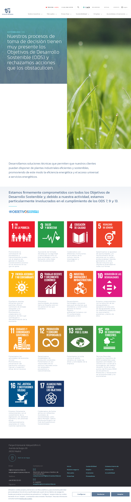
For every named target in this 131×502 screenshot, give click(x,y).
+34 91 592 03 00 (15, 480)
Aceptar (120, 494)
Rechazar (100, 494)
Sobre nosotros (34, 14)
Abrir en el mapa (23, 457)
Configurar (81, 494)
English (125, 7)
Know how (65, 14)
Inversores (89, 473)
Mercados (51, 14)
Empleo (97, 14)
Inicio (69, 466)
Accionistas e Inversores (116, 14)
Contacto (116, 7)
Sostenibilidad (81, 14)
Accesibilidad (110, 473)
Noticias (106, 7)
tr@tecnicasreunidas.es (17, 470)
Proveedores (96, 7)
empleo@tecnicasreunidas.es (19, 472)
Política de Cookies (26, 499)
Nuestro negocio (73, 469)
